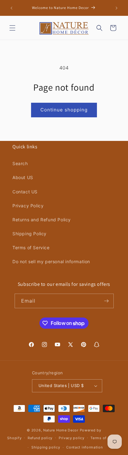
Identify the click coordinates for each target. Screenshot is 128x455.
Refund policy (40, 438)
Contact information (84, 447)
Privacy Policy (27, 205)
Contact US (25, 191)
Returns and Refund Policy (41, 219)
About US (22, 177)
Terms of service (105, 438)
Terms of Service (31, 247)
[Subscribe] (106, 301)
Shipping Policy (29, 233)
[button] (12, 28)
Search (20, 163)
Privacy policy (72, 438)
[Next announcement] (116, 8)
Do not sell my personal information (51, 261)
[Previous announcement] (11, 8)
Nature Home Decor (61, 430)
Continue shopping (64, 110)
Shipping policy (45, 447)
